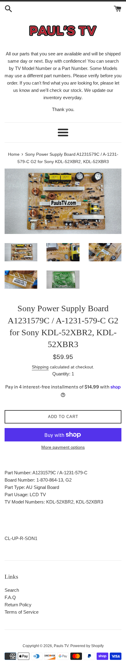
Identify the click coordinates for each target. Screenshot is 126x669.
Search (12, 590)
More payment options (63, 447)
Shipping (40, 366)
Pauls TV (61, 646)
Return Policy (18, 604)
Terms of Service (22, 612)
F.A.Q (10, 597)
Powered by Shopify (87, 646)
